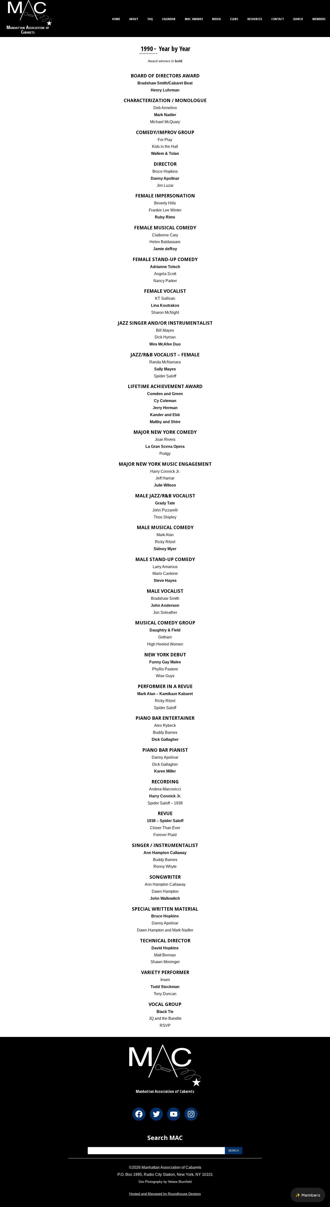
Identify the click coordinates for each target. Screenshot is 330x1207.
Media (216, 18)
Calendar (168, 18)
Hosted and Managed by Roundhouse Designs (165, 1194)
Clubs (234, 18)
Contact (277, 18)
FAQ (150, 18)
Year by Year (174, 48)
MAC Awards (194, 18)
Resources (254, 18)
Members (318, 18)
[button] (308, 1195)
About (133, 18)
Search (298, 18)
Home (116, 18)
